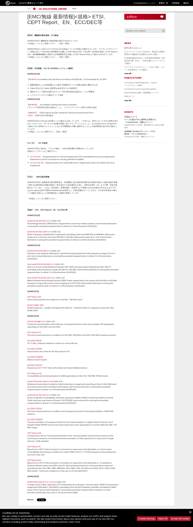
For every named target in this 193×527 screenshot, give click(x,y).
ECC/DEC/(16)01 (34, 340)
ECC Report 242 (34, 373)
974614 (32, 79)
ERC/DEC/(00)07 (34, 365)
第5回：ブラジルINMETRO (139, 132)
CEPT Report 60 (34, 297)
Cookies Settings (146, 518)
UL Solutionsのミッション (144, 3)
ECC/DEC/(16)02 (34, 408)
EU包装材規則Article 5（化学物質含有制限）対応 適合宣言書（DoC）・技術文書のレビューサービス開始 (145, 61)
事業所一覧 (163, 3)
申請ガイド (129, 96)
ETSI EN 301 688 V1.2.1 (36, 321)
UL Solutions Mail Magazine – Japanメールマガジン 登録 (140, 84)
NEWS (74, 9)
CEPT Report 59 (34, 433)
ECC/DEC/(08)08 (35, 357)
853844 (32, 104)
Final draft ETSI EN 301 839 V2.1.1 (41, 264)
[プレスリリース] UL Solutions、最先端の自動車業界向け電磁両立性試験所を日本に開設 (144, 53)
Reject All (162, 518)
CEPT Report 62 (34, 460)
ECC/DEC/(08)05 (35, 419)
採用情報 (175, 3)
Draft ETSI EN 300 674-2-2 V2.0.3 (41, 482)
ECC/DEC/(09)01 (34, 348)
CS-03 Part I (35, 156)
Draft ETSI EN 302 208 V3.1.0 (39, 231)
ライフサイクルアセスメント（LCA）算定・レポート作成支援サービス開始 (144, 68)
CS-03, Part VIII (36, 162)
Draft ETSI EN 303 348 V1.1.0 (39, 251)
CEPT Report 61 (34, 446)
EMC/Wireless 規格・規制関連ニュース (141, 92)
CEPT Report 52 (34, 332)
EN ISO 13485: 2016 (35, 305)
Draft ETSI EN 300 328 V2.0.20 (40, 381)
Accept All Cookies (180, 518)
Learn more (74, 521)
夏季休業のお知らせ (132, 48)
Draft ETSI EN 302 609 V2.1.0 (39, 221)
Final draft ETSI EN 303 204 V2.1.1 (41, 278)
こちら (38, 43)
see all (127, 73)
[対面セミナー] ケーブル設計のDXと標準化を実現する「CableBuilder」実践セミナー (140, 119)
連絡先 (186, 3)
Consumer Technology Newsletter (140, 89)
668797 (32, 112)
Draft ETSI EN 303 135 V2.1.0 (39, 395)
